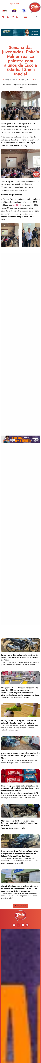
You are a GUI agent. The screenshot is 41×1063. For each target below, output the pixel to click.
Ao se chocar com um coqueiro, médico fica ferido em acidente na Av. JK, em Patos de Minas (20, 755)
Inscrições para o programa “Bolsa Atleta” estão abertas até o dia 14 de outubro (19, 721)
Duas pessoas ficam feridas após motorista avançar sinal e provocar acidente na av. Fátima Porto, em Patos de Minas (19, 853)
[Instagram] (8, 16)
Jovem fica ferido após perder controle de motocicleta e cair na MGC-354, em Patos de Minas (19, 657)
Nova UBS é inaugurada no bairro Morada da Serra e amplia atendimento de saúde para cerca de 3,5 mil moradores (19, 888)
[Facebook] (3, 16)
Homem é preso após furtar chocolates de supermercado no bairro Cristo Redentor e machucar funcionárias (20, 788)
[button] (36, 16)
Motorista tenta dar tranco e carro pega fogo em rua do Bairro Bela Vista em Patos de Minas (19, 823)
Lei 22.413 (17, 205)
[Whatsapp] (17, 16)
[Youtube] (12, 16)
